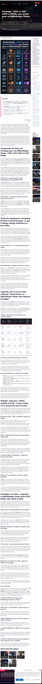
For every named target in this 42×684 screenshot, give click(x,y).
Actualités (18, 3)
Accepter (19, 679)
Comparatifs (25, 4)
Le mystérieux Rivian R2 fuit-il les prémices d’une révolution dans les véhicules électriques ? (10, 674)
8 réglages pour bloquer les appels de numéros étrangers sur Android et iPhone (36, 111)
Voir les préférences (36, 679)
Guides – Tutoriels (17, 4)
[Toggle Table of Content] (28, 121)
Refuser (27, 679)
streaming (2, 125)
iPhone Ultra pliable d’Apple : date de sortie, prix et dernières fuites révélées (36, 77)
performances (3, 463)
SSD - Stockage (4, 668)
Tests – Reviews (25, 3)
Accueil (13, 3)
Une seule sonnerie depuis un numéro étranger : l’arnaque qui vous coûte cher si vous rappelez (36, 123)
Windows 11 (5, 267)
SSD (22, 101)
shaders (26, 249)
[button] (39, 670)
